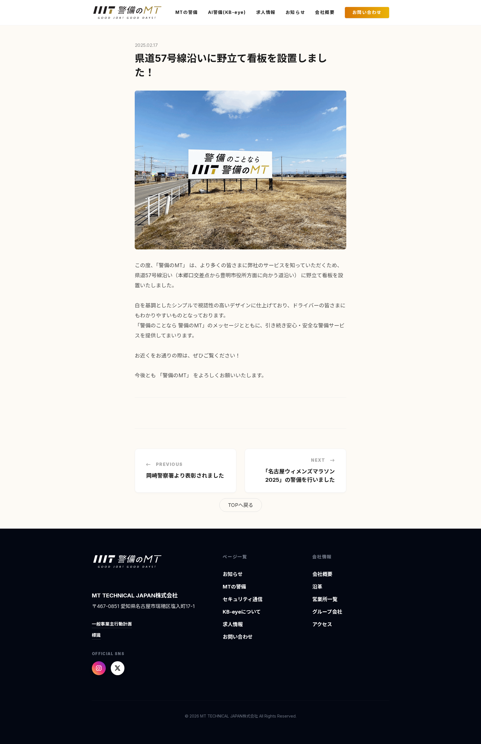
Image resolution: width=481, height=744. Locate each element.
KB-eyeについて (242, 612)
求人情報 (266, 12)
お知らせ (295, 12)
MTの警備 (186, 12)
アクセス (322, 624)
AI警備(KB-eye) (227, 12)
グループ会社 (327, 612)
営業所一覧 (324, 599)
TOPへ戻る (240, 505)
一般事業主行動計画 (112, 624)
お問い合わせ (367, 12)
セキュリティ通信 (242, 599)
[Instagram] (99, 668)
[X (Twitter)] (118, 668)
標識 (96, 635)
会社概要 (325, 12)
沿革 (317, 587)
